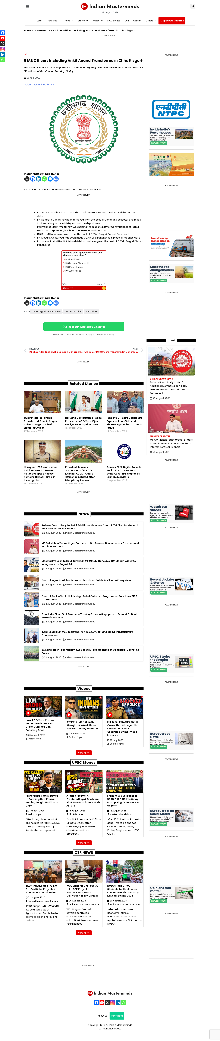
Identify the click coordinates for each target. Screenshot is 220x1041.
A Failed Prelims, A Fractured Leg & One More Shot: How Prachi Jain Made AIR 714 (83, 800)
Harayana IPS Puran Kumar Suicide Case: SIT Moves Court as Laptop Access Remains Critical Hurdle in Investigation (40, 473)
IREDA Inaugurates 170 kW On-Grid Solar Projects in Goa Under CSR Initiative (41, 889)
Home (27, 30)
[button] (27, 6)
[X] (26, 179)
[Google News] (56, 179)
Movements (41, 30)
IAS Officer (91, 311)
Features (52, 20)
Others (149, 20)
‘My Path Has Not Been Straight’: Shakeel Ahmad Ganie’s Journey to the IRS (82, 725)
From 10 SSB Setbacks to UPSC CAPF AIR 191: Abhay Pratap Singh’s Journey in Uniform (123, 800)
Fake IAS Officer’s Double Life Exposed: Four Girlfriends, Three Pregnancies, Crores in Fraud (124, 423)
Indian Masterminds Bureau (39, 84)
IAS (52, 30)
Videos (95, 20)
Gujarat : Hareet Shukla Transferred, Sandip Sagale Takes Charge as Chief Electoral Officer (41, 423)
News (67, 20)
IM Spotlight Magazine (172, 20)
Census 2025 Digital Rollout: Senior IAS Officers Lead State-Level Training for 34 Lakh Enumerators (124, 472)
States (81, 20)
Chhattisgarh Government (46, 311)
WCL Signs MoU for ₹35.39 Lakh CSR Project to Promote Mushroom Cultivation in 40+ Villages (82, 890)
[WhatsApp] (123, 1002)
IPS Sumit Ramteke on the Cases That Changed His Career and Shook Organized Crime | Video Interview (122, 728)
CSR (127, 20)
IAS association (73, 311)
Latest (40, 20)
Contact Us (117, 1015)
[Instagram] (112, 1002)
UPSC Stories (113, 20)
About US (102, 1015)
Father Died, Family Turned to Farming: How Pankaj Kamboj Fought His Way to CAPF (42, 800)
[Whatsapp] (44, 179)
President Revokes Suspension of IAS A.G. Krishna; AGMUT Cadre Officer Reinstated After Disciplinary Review (80, 473)
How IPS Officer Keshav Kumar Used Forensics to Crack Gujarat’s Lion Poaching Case (41, 725)
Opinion (137, 20)
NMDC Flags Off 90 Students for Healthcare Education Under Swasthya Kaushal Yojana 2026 (123, 890)
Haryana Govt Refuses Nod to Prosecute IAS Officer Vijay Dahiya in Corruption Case (83, 421)
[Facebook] (32, 179)
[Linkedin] (38, 179)
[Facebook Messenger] (50, 179)
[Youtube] (102, 1002)
